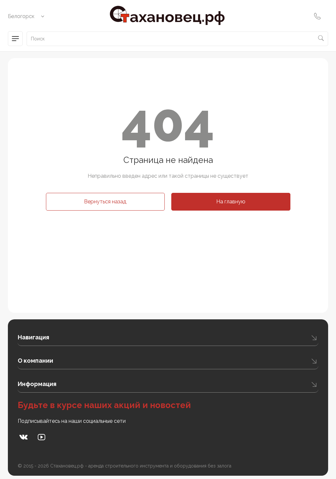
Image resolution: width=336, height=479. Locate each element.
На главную (230, 201)
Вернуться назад (105, 201)
